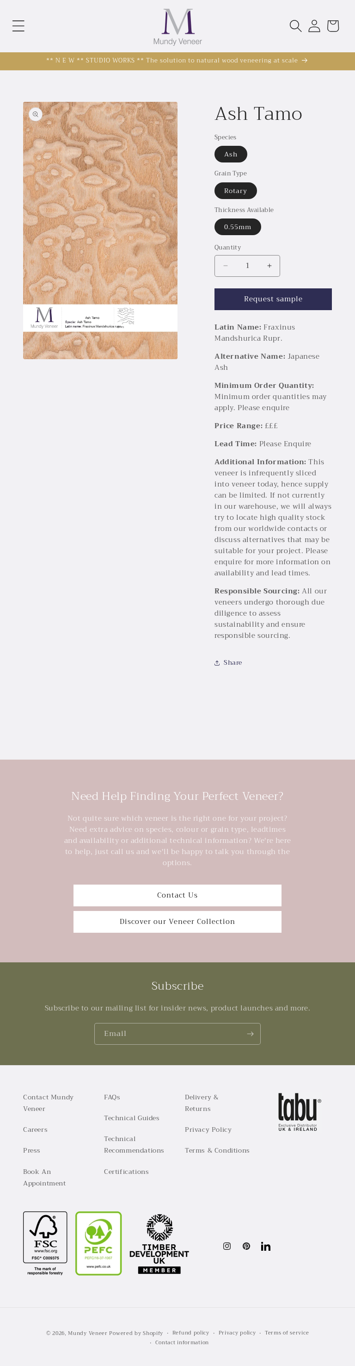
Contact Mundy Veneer (48, 1103)
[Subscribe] (250, 1034)
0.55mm (237, 226)
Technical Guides (132, 1117)
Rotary (235, 190)
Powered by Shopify (136, 1333)
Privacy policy (237, 1333)
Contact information (182, 1343)
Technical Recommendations (134, 1144)
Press (32, 1150)
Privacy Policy (208, 1129)
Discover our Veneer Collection (177, 922)
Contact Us (177, 895)
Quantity (227, 247)
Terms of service (287, 1333)
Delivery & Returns (202, 1103)
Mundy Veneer (87, 1333)
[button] (18, 26)
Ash (231, 154)
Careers (35, 1129)
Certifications (126, 1171)
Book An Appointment (44, 1177)
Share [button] (233, 662)
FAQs (112, 1097)
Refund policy (190, 1333)
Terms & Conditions (217, 1150)
